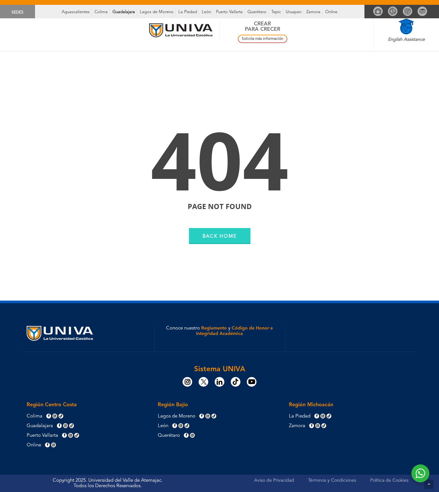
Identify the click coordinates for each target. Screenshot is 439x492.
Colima (101, 12)
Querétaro (256, 12)
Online (331, 12)
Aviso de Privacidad (274, 480)
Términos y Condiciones (332, 480)
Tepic (276, 12)
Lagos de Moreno (157, 12)
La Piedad (187, 12)
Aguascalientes (76, 12)
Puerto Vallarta (229, 12)
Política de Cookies (389, 480)
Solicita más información (262, 39)
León (206, 12)
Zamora (313, 12)
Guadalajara (123, 12)
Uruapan (293, 12)
